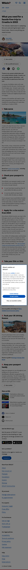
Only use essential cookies (14, 301)
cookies (13, 273)
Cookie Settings (14, 293)
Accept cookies (14, 296)
